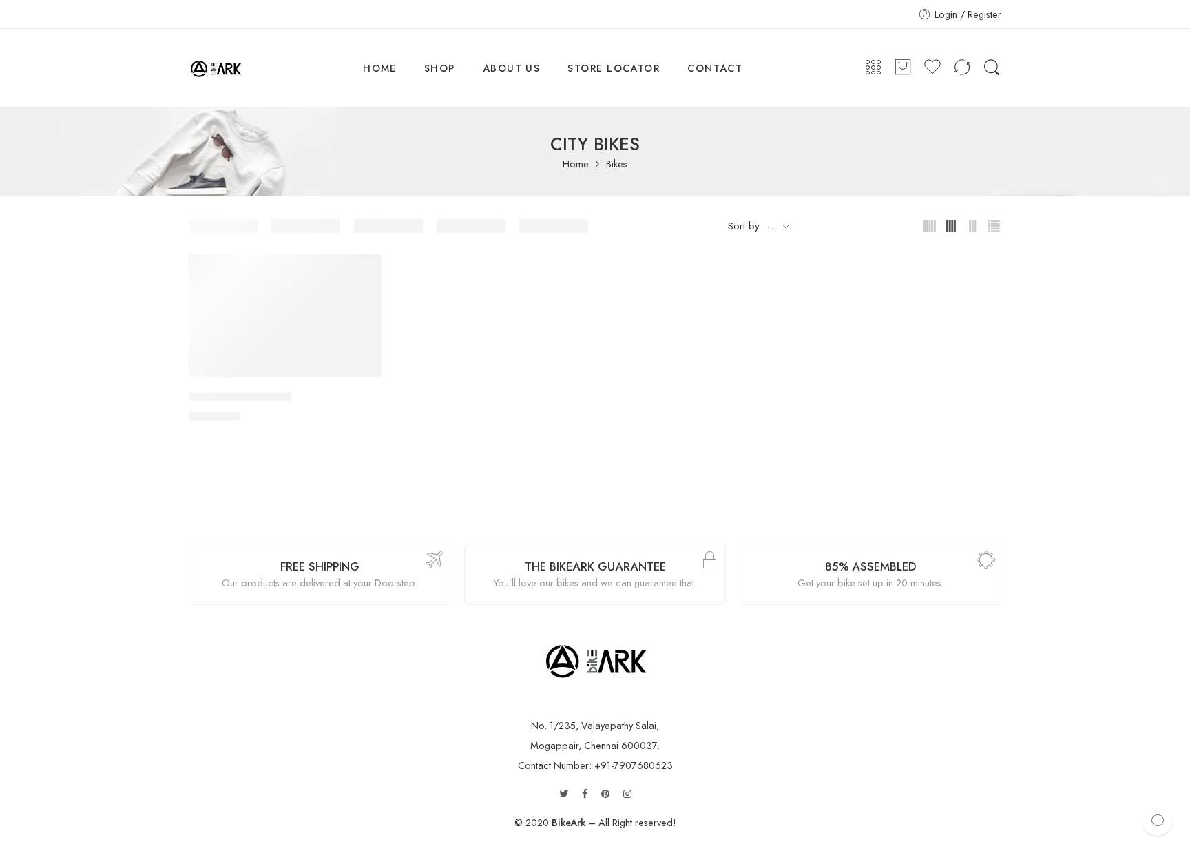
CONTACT (714, 68)
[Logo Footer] (595, 658)
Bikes (616, 164)
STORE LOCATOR (613, 68)
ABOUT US (512, 68)
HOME (380, 68)
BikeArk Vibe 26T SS (240, 396)
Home (576, 164)
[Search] (991, 68)
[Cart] (902, 68)
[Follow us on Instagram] (627, 794)
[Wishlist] (361, 273)
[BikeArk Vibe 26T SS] (285, 315)
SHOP (439, 68)
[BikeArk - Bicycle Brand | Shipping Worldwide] (215, 68)
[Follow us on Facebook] (584, 794)
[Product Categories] (873, 68)
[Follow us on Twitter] (563, 794)
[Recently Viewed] (1157, 820)
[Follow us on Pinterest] (605, 794)
